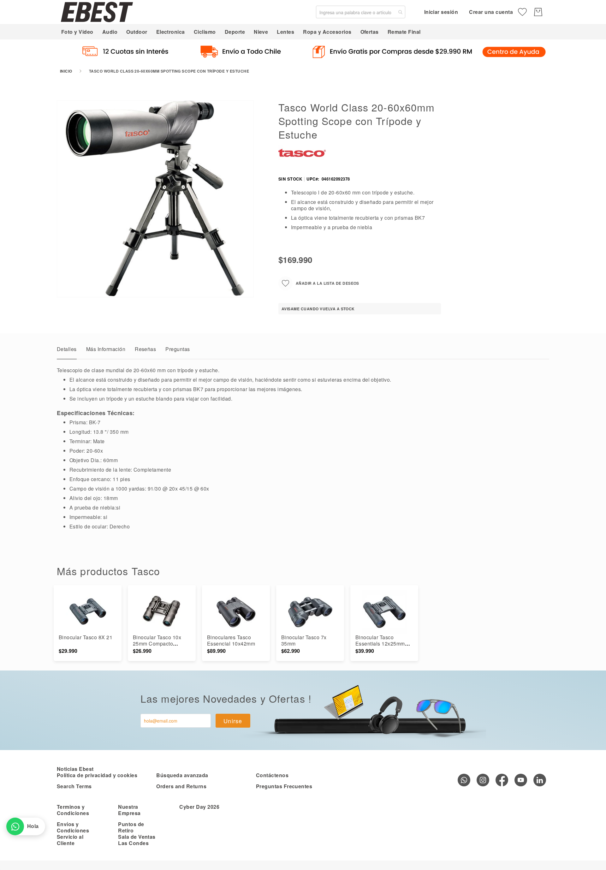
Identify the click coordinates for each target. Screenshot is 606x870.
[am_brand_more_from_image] (87, 612)
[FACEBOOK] (502, 780)
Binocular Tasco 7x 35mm (304, 640)
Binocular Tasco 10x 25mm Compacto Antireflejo (157, 643)
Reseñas (145, 349)
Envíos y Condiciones (73, 827)
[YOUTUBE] (520, 780)
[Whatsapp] (464, 780)
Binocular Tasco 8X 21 (85, 637)
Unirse (232, 721)
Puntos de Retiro (131, 827)
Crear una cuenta (491, 11)
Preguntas (177, 349)
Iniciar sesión (441, 11)
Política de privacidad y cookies (97, 775)
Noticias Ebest (75, 768)
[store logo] (97, 12)
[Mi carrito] (538, 12)
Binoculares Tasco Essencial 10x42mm (231, 640)
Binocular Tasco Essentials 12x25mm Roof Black (380, 643)
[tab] (67, 351)
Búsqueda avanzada (182, 775)
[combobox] (360, 12)
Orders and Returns (181, 786)
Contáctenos (272, 775)
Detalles (67, 349)
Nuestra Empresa (129, 810)
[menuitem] (77, 31)
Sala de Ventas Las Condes (137, 840)
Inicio (66, 71)
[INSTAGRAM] (483, 780)
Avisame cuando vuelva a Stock (318, 309)
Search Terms (74, 786)
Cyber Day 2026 (199, 806)
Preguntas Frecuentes (284, 786)
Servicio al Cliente (70, 840)
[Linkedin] (539, 780)
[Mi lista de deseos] (522, 12)
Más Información (105, 349)
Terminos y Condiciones (73, 810)
